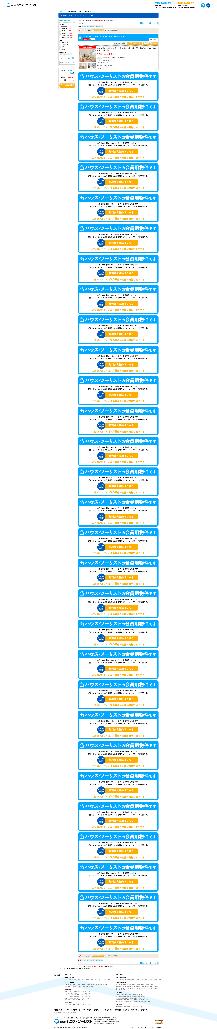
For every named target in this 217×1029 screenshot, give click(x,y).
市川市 (67, 31)
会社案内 (144, 1010)
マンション (65, 49)
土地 (63, 47)
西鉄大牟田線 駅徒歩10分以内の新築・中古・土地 (130, 998)
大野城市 (156, 986)
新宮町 (141, 988)
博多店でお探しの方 (71, 1012)
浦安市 (83, 985)
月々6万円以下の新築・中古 (142, 1001)
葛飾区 (91, 986)
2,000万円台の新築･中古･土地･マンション (77, 995)
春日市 (118, 988)
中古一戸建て (65, 44)
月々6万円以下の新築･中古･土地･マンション (78, 991)
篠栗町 (151, 988)
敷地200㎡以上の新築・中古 (124, 1001)
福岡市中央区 (150, 985)
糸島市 (118, 985)
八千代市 (67, 35)
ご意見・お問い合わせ (157, 1027)
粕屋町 (156, 988)
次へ (155, 23)
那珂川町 (130, 988)
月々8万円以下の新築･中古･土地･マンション (78, 993)
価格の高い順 (99, 26)
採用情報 (126, 1010)
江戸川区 (85, 986)
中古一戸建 (76, 1005)
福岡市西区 (124, 985)
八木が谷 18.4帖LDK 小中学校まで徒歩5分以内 (104, 36)
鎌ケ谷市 (67, 38)
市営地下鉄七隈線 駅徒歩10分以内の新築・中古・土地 (132, 1000)
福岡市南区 (137, 986)
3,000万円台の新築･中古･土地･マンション (77, 996)
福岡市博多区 (140, 985)
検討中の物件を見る (104, 980)
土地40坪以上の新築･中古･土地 (74, 1000)
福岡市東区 (132, 985)
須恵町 (123, 990)
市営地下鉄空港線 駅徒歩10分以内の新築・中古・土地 (132, 996)
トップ (60, 11)
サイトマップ (133, 1027)
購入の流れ (135, 1010)
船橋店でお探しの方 (59, 1012)
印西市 (105, 985)
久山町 (146, 988)
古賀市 (144, 986)
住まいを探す (69, 980)
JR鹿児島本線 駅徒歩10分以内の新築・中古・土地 (131, 995)
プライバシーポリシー (144, 1027)
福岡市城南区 (129, 986)
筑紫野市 (149, 986)
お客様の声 (109, 1010)
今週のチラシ (98, 1010)
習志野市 (67, 33)
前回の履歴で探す (79, 980)
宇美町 (136, 988)
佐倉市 (80, 986)
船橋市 (67, 28)
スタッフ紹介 (86, 1010)
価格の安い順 (90, 26)
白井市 (78, 985)
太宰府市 (123, 988)
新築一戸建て (65, 42)
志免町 (118, 990)
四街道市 (67, 986)
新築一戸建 (68, 1005)
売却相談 (118, 1010)
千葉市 (100, 985)
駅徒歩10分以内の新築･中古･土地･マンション (78, 998)
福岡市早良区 (120, 986)
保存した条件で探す (91, 980)
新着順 (84, 26)
